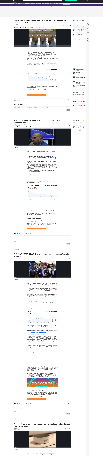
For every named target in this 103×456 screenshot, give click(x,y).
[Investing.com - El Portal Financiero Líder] (16, 0)
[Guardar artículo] (65, 13)
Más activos (74, 82)
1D (28, 178)
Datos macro (34, 3)
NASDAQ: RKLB (31, 294)
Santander (28, 330)
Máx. (36, 178)
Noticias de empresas (53, 3)
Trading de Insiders (58, 3)
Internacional (48, 3)
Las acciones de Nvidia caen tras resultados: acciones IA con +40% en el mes (80, 66)
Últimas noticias (16, 3)
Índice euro (74, 25)
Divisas (26, 3)
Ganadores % (79, 82)
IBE (38, 50)
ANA (51, 50)
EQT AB (55, 450)
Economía (38, 3)
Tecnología (41, 3)
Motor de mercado (76, 80)
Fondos (44, 3)
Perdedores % (83, 82)
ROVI (45, 51)
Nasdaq (54, 325)
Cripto (46, 3)
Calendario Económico (45, 2)
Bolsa (32, 3)
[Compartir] (63, 13)
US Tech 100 (74, 20)
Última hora (23, 3)
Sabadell (39, 330)
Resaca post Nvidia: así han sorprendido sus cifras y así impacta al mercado (80, 61)
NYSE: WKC (51, 291)
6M (32, 178)
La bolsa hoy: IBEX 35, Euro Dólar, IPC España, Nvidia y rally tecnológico (80, 57)
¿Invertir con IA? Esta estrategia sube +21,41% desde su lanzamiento (80, 74)
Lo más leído (20, 3)
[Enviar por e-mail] (28, 88)
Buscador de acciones (51, 2)
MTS (39, 51)
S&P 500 (53, 273)
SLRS (51, 49)
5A (35, 178)
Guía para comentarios (16, 100)
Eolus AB (48, 450)
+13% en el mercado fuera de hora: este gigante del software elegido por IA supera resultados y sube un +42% (80, 70)
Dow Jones (74, 21)
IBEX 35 (48, 46)
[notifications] (87, 0)
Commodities (29, 3)
